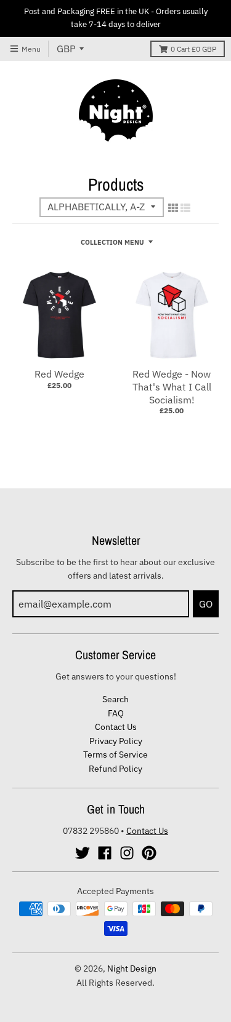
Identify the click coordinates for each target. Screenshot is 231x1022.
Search (115, 699)
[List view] (185, 208)
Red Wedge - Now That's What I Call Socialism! (171, 387)
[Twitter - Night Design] (82, 853)
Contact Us (116, 726)
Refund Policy (115, 768)
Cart (193, 48)
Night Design (131, 968)
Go (206, 604)
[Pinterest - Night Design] (149, 853)
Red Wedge (59, 374)
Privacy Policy (115, 741)
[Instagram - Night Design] (127, 853)
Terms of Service (115, 754)
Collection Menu (112, 242)
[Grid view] (173, 208)
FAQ (116, 713)
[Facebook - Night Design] (104, 853)
